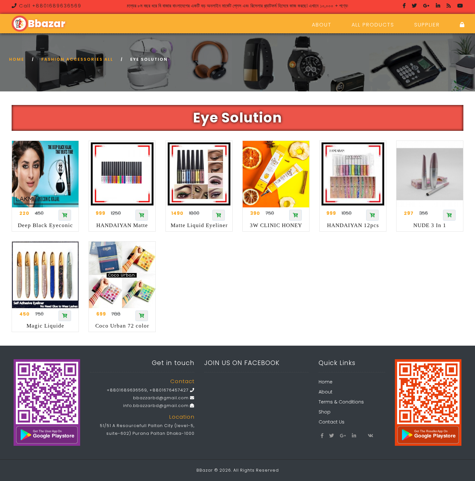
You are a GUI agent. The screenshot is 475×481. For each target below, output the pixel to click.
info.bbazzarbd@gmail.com (156, 405)
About (322, 24)
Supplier (427, 24)
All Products (373, 24)
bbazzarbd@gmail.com (161, 398)
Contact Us (331, 422)
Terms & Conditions (341, 402)
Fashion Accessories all (77, 59)
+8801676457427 (169, 390)
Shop (325, 412)
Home (16, 59)
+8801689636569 (127, 390)
